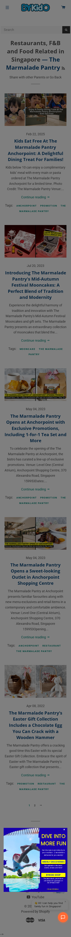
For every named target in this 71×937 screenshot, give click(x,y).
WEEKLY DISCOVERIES (53, 861)
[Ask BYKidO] (63, 917)
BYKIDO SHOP (53, 874)
